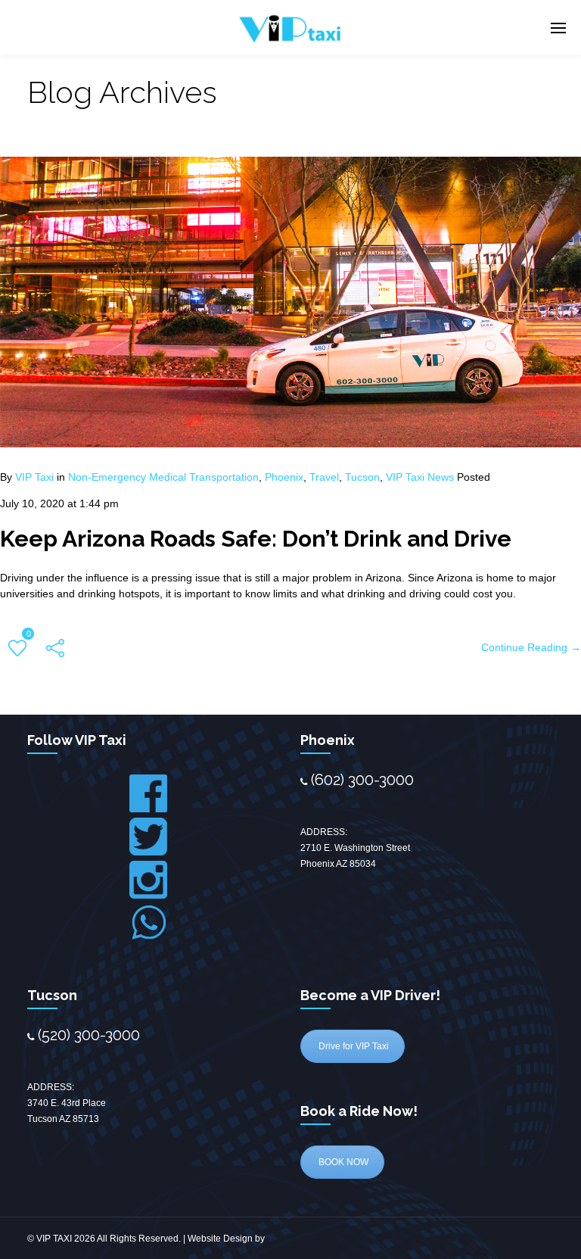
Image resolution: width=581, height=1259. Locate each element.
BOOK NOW (342, 1162)
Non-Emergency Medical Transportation (163, 477)
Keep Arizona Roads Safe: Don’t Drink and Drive (255, 538)
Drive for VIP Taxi (352, 1046)
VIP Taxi (34, 477)
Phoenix (284, 477)
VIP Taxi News (420, 477)
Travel (324, 477)
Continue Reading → (531, 647)
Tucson (362, 477)
